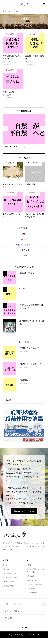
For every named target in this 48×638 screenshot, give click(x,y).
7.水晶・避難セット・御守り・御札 (35, 570)
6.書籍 (29, 565)
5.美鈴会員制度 (8, 586)
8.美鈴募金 (30, 576)
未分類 (24, 255)
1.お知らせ (24, 234)
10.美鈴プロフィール (34, 584)
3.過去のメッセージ (24, 245)
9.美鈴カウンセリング (34, 580)
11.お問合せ (31, 589)
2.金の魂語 (24, 239)
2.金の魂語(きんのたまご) (12, 573)
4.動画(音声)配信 (9, 581)
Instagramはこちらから (24, 511)
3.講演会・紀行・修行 (10, 577)
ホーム (5, 565)
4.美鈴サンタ (24, 250)
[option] (24, 131)
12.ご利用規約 (32, 593)
